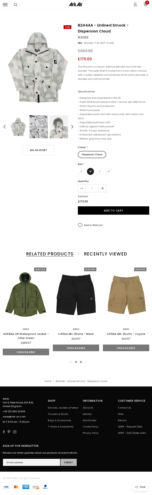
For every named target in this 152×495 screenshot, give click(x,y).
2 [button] (76, 362)
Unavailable (26, 352)
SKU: (80, 43)
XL (109, 171)
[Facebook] (4, 432)
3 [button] (81, 362)
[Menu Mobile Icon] (5, 4)
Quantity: (83, 181)
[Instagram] (14, 432)
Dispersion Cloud (92, 154)
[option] (38, 67)
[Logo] (75, 4)
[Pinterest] (9, 432)
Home (47, 381)
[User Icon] (135, 4)
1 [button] (71, 362)
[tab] (49, 254)
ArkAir (26, 329)
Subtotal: (83, 196)
